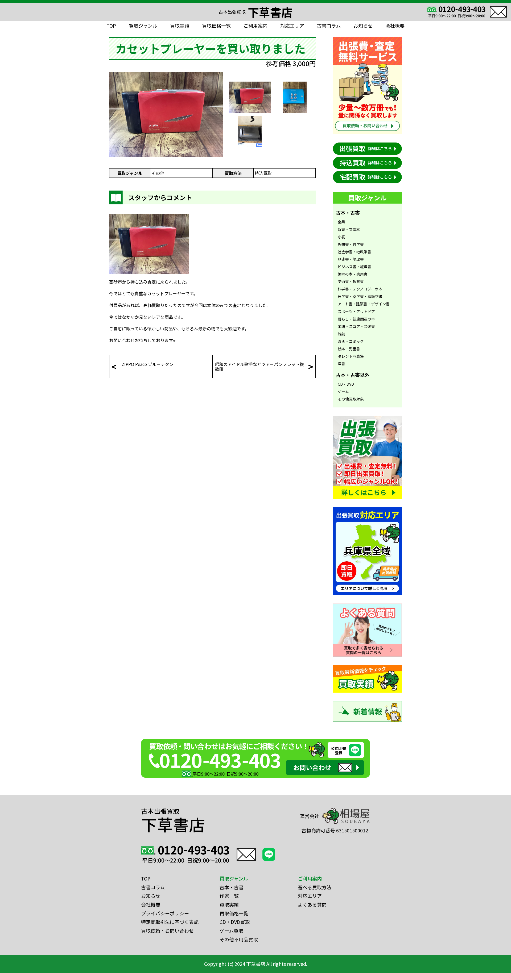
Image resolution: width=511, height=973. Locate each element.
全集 (341, 221)
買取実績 (179, 25)
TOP (111, 25)
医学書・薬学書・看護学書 (360, 296)
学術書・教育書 (351, 281)
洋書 (341, 363)
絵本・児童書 (349, 348)
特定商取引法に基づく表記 (170, 921)
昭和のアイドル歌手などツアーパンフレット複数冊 (259, 366)
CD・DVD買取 (235, 921)
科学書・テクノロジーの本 (360, 289)
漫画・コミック (351, 341)
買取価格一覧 (216, 25)
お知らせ (363, 25)
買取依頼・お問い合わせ (167, 930)
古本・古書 (232, 887)
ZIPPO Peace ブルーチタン (148, 364)
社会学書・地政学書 (354, 251)
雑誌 (341, 333)
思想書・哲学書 (351, 244)
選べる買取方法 (314, 887)
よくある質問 (312, 904)
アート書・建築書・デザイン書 (364, 303)
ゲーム (343, 391)
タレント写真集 (351, 356)
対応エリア (292, 25)
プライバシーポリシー (165, 913)
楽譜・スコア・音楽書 (356, 326)
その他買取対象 (351, 399)
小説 (341, 236)
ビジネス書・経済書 (354, 266)
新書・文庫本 (349, 229)
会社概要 (395, 25)
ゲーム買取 (231, 930)
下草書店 (255, 12)
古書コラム (329, 25)
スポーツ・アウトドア (356, 311)
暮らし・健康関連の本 (356, 319)
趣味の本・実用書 (353, 274)
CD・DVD (346, 384)
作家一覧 (229, 895)
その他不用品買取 (239, 939)
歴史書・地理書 (351, 259)
